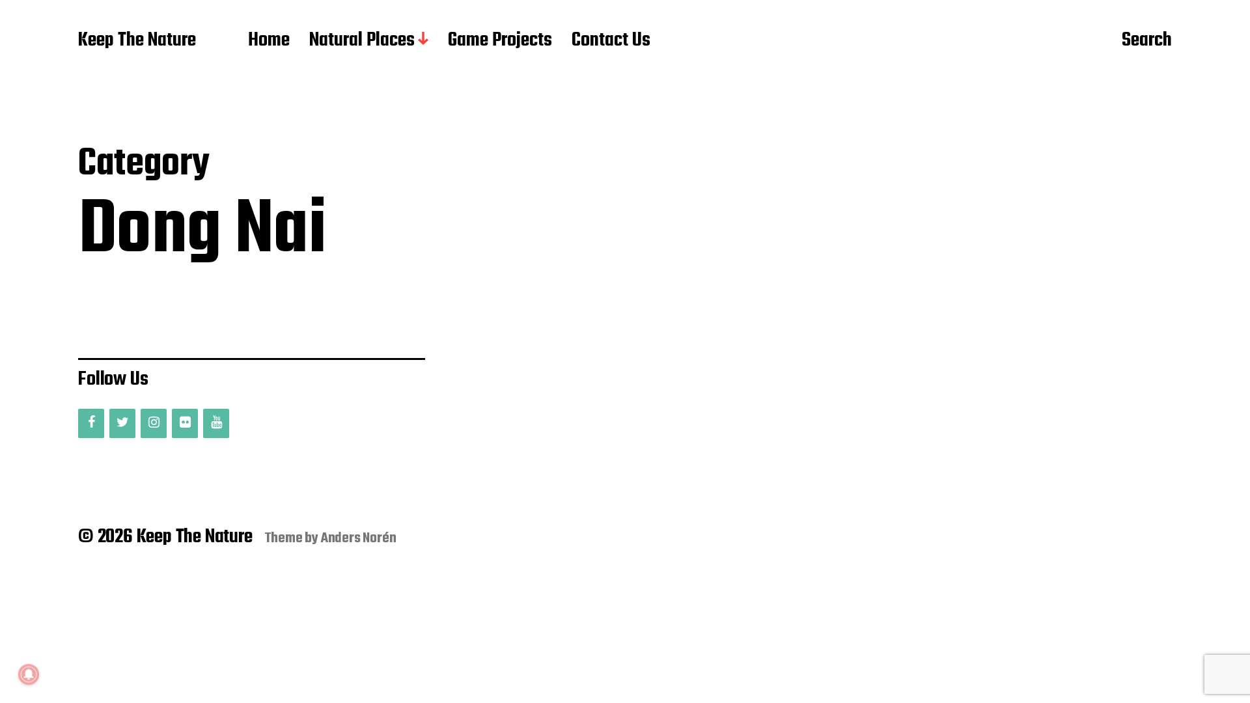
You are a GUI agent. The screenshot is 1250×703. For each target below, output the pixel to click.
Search (1147, 41)
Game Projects (500, 41)
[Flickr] (185, 423)
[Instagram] (154, 423)
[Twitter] (122, 423)
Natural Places (362, 41)
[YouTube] (216, 423)
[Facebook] (91, 423)
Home (269, 41)
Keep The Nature (137, 41)
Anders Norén (358, 538)
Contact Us (611, 41)
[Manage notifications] (28, 674)
